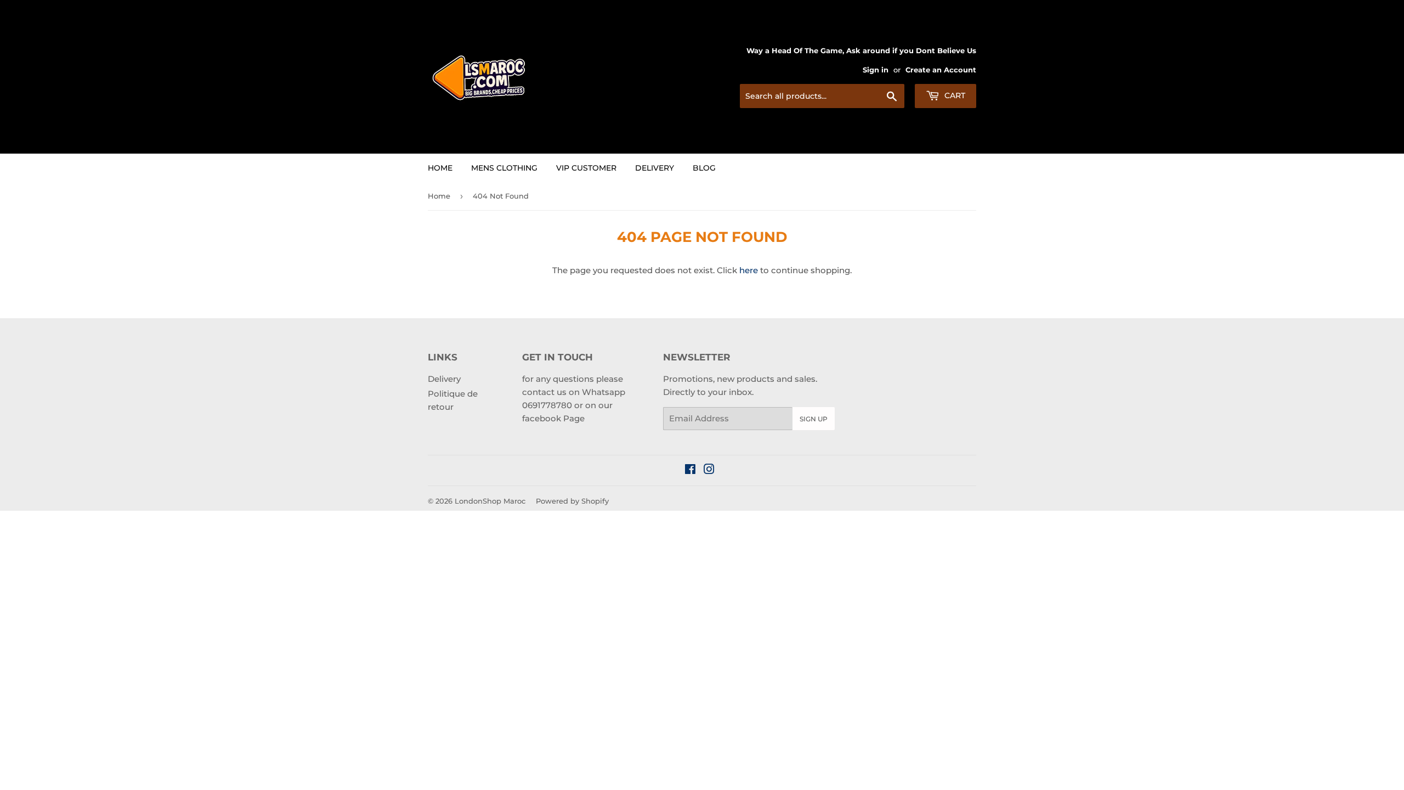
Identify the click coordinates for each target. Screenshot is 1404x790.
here (748, 270)
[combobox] (822, 96)
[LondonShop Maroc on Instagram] (709, 470)
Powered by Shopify (572, 500)
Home (440, 168)
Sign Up (814, 419)
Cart (953, 95)
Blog (704, 168)
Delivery (654, 168)
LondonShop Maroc (490, 500)
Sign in (875, 70)
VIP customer (586, 168)
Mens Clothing (504, 168)
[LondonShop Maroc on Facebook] (690, 470)
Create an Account (940, 70)
